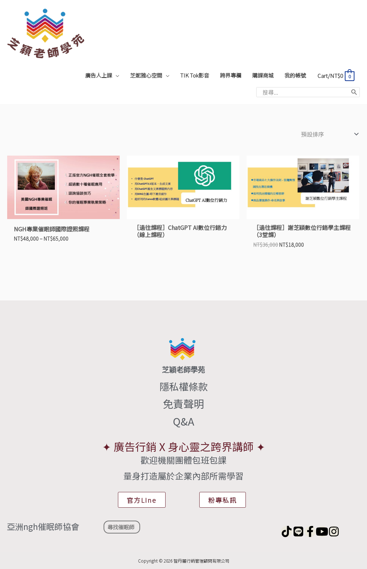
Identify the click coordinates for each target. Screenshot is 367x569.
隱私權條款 (183, 386)
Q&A (183, 420)
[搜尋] (354, 92)
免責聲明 (183, 403)
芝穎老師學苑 (183, 369)
